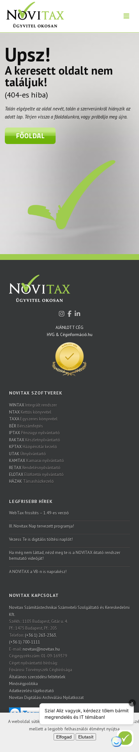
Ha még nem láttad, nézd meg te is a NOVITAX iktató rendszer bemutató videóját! (64, 555)
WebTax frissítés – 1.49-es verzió (39, 513)
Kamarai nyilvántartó (36, 460)
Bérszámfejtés (26, 426)
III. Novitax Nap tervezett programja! (41, 526)
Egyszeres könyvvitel (33, 419)
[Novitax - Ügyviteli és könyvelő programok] (39, 292)
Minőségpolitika (23, 683)
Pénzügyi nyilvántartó (34, 433)
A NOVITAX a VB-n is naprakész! (38, 571)
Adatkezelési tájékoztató (31, 691)
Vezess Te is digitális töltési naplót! (41, 539)
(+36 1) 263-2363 (40, 635)
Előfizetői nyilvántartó (36, 474)
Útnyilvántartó (27, 454)
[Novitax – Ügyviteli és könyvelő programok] (32, 16)
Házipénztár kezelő (33, 446)
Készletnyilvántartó (34, 440)
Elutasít (85, 736)
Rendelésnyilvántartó (34, 467)
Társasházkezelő (31, 481)
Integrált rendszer (33, 405)
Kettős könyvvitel (30, 412)
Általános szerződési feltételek (37, 677)
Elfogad (64, 736)
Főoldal (30, 135)
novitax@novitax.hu (41, 649)
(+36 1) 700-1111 (24, 642)
